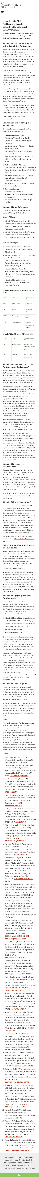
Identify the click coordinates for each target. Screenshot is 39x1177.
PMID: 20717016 (20, 1093)
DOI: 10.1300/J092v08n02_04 (13, 804)
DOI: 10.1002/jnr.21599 (24, 1065)
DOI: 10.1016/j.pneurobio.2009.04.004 (17, 1080)
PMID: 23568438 (20, 822)
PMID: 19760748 (26, 897)
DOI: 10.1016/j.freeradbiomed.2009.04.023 (18, 972)
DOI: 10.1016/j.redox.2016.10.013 (15, 956)
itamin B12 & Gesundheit (11, 5)
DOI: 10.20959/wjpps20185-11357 (17, 990)
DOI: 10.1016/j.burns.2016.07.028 (16, 1105)
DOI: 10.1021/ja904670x (19, 775)
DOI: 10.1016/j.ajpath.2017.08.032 (17, 937)
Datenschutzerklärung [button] (26, 1168)
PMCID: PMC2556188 (22, 1049)
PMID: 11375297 (21, 854)
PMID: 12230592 (11, 792)
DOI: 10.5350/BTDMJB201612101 (15, 839)
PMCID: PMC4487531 (13, 1136)
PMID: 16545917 (20, 1009)
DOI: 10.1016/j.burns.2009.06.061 (17, 1150)
